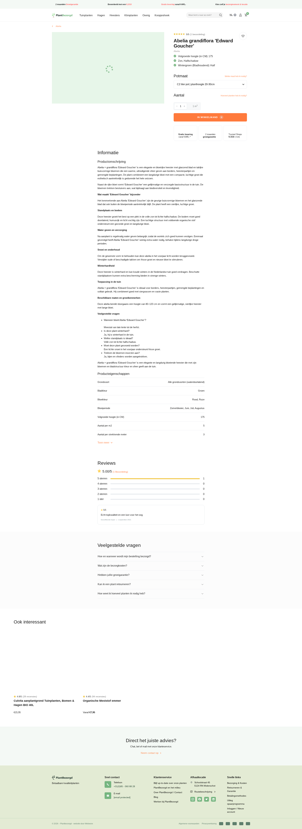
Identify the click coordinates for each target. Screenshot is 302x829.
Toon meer (104, 442)
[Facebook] (199, 799)
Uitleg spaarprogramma (235, 802)
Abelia (58, 26)
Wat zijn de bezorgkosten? (112, 565)
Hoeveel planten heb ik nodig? (234, 96)
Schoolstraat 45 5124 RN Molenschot (204, 784)
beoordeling (197, 34)
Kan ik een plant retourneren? (114, 584)
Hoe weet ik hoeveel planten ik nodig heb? (121, 593)
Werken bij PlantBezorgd (166, 801)
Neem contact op (149, 753)
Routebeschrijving (203, 791)
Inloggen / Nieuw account (235, 810)
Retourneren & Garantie (234, 789)
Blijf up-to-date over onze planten (170, 783)
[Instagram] (192, 799)
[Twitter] (206, 799)
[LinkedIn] (213, 799)
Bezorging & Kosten (237, 783)
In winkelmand (207, 117)
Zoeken (220, 15)
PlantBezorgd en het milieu (167, 787)
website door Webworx (83, 824)
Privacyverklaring (209, 824)
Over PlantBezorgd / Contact (168, 792)
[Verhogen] (184, 106)
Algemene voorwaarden (189, 824)
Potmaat (181, 76)
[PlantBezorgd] (62, 15)
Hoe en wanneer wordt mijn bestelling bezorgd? (124, 556)
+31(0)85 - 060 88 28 (124, 786)
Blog (156, 797)
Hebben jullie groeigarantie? (113, 575)
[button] (243, 36)
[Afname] (177, 106)
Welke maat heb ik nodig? (236, 76)
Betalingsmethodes (236, 796)
